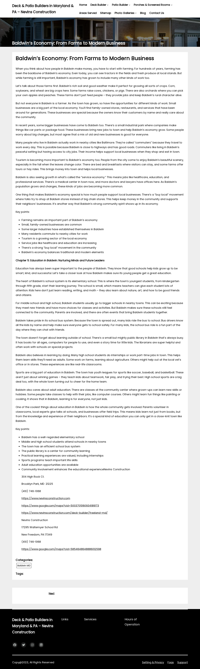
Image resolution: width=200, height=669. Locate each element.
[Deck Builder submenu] (107, 5)
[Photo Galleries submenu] (136, 13)
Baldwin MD (23, 565)
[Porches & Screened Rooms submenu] (171, 5)
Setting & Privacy (153, 662)
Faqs (170, 662)
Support (182, 662)
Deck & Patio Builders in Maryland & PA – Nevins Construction (32, 625)
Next (51, 593)
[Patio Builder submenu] (129, 5)
